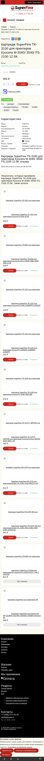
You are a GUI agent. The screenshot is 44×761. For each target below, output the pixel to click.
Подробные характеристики (10, 66)
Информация (5, 644)
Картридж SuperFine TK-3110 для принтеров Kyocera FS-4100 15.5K (20, 215)
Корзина (4, 667)
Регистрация (37, 2)
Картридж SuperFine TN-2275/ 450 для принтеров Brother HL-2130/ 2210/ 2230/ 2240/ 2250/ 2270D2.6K (22, 528)
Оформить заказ (6, 670)
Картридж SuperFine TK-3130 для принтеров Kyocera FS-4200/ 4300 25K (20, 393)
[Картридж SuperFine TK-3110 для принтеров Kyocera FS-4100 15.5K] (22, 200)
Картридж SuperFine (11, 107)
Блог (2, 694)
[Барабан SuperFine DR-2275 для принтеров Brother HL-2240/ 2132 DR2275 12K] (22, 467)
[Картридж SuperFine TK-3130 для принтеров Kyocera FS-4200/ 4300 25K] (22, 378)
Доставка (4, 647)
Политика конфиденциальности (16, 700)
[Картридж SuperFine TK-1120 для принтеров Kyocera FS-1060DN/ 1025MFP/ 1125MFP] (22, 333)
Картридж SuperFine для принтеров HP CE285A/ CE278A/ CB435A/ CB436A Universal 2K (22, 616)
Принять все (6, 750)
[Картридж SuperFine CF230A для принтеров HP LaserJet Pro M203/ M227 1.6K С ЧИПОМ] (22, 556)
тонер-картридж (23, 104)
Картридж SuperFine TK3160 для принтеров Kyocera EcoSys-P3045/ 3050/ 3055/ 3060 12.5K (21, 261)
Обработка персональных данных (17, 698)
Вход (30, 2)
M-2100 (15, 110)
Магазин (4, 691)
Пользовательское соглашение (16, 703)
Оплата (3, 652)
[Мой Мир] (19, 39)
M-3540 (6, 110)
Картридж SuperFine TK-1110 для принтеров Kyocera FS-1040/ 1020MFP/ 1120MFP (22, 304)
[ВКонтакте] (13, 39)
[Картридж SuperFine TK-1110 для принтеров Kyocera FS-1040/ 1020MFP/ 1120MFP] (22, 289)
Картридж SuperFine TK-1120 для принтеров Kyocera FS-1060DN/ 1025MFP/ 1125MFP (20, 350)
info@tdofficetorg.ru (7, 717)
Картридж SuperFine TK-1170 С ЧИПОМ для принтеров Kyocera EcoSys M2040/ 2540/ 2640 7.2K (21, 439)
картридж (10, 104)
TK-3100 (25, 107)
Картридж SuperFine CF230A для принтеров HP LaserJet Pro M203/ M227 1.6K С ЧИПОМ (21, 572)
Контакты (4, 649)
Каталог (4, 641)
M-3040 (34, 107)
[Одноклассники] (16, 39)
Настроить (6, 755)
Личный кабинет (6, 688)
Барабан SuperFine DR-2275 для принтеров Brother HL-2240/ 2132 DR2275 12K (20, 482)
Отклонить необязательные (26, 750)
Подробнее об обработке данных (20, 747)
